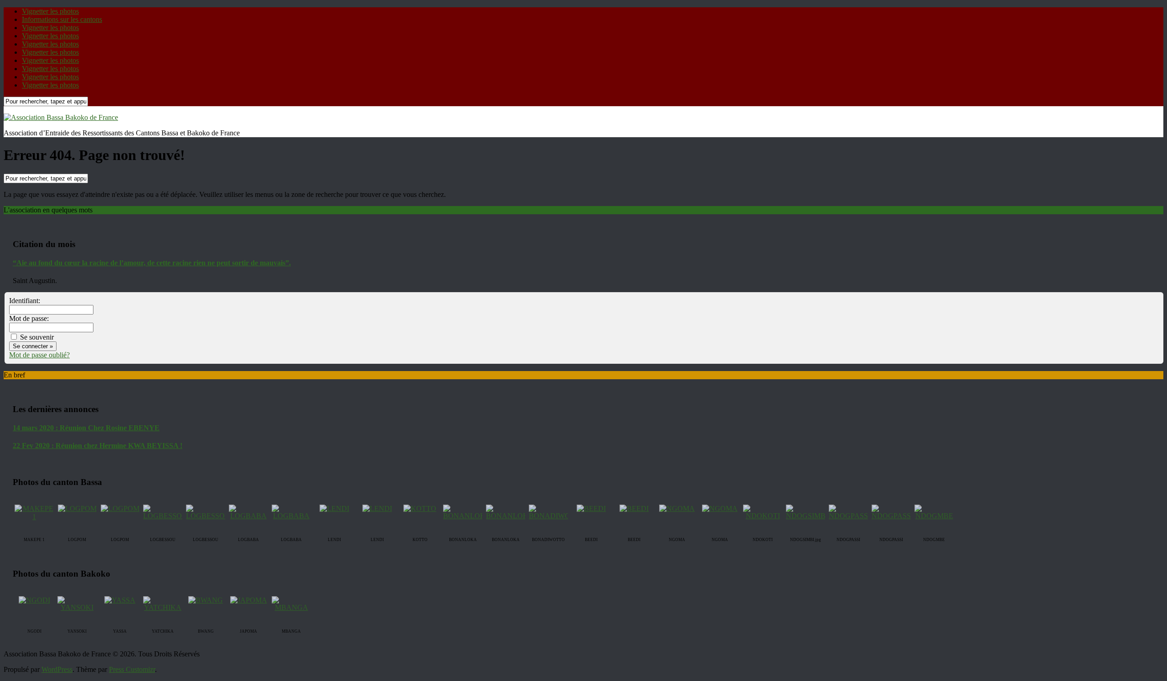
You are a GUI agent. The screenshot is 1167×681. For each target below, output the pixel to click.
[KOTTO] (419, 508)
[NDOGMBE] (934, 516)
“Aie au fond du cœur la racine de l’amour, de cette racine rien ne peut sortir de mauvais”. (152, 263)
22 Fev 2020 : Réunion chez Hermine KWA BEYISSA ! (97, 445)
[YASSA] (119, 600)
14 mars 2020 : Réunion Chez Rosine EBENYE (86, 428)
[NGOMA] (677, 508)
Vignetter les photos (50, 11)
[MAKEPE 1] (34, 517)
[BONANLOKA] (467, 516)
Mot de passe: (29, 318)
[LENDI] (334, 508)
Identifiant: (24, 300)
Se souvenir (36, 337)
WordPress (56, 669)
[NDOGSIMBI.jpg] (812, 516)
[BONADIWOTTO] (557, 516)
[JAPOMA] (248, 600)
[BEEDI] (591, 508)
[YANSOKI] (77, 607)
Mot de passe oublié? (39, 355)
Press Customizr (132, 669)
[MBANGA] (291, 607)
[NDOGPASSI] (849, 516)
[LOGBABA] (248, 516)
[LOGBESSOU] (165, 516)
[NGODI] (34, 600)
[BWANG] (205, 600)
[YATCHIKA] (162, 607)
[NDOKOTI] (762, 516)
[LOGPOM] (77, 508)
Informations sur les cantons (62, 19)
